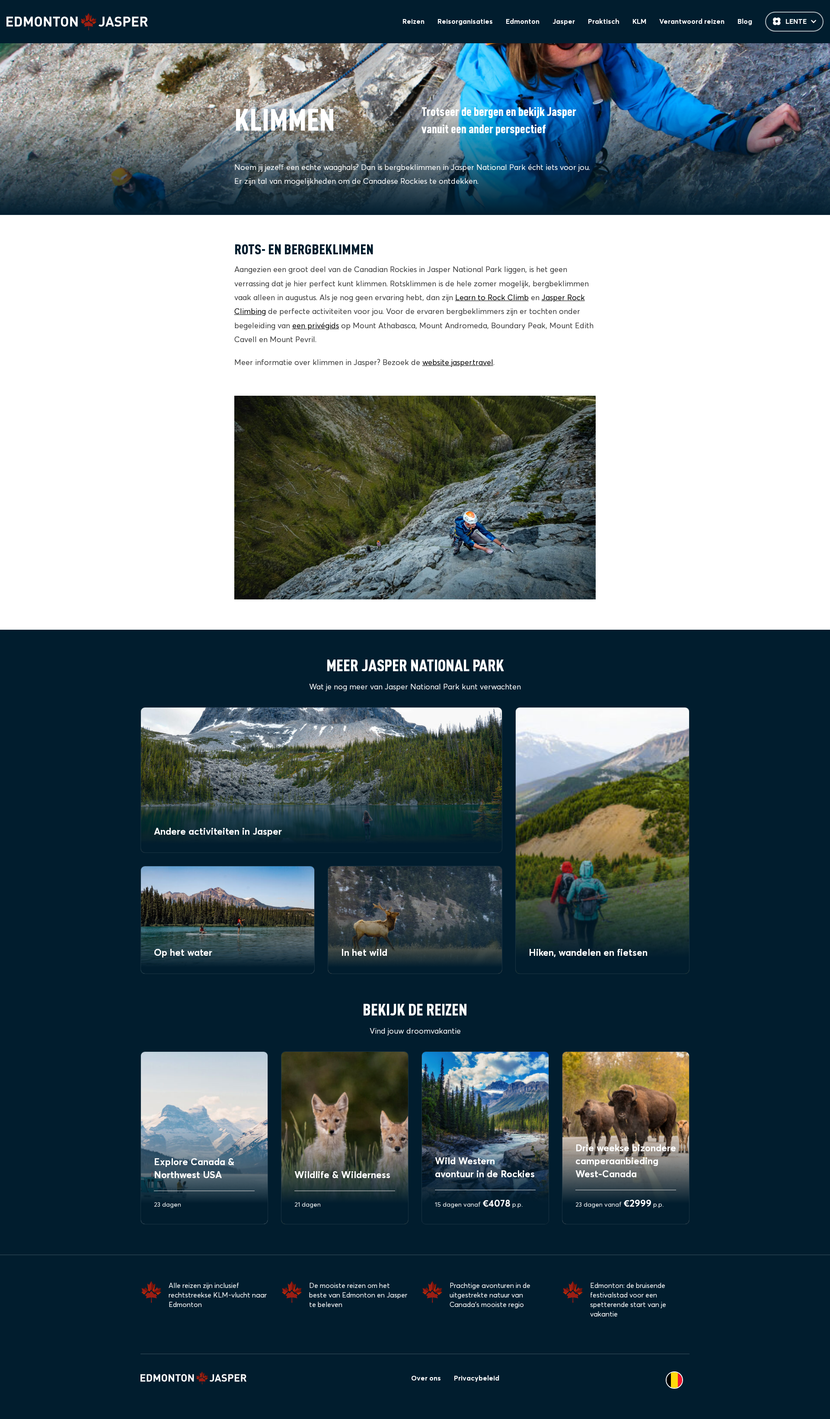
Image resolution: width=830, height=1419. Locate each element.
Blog (744, 21)
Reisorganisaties (465, 21)
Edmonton (523, 21)
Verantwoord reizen (692, 21)
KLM (639, 21)
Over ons (426, 1378)
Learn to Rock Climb (492, 298)
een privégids (315, 326)
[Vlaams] (674, 1380)
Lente (796, 21)
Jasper (563, 21)
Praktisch (603, 21)
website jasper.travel (457, 363)
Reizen (413, 21)
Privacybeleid (476, 1378)
